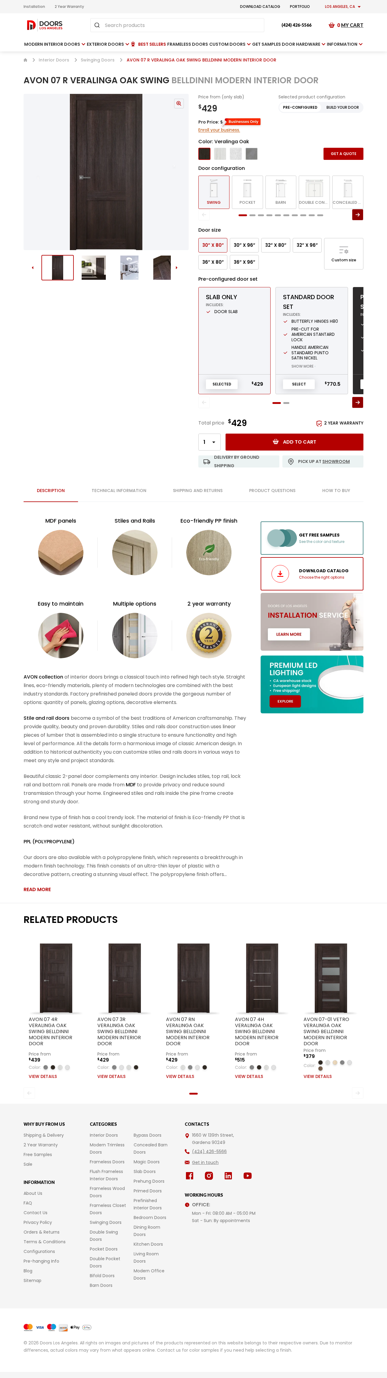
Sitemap (32, 1280)
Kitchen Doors (148, 1244)
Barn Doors (101, 1285)
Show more (303, 366)
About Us (33, 1193)
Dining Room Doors (147, 1231)
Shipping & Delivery (44, 1135)
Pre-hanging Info (41, 1261)
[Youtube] (249, 1176)
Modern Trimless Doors (107, 1148)
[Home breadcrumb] (25, 60)
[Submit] (98, 25)
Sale (28, 1164)
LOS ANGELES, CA (340, 6)
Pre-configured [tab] (300, 107)
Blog (28, 1271)
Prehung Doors (149, 1181)
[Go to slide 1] (57, 267)
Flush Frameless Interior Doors (106, 1175)
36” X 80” (213, 262)
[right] (357, 214)
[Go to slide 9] (312, 215)
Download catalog (260, 6)
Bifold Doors (102, 1276)
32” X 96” (307, 245)
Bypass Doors (147, 1135)
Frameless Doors (107, 1162)
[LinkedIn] (229, 1176)
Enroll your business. (219, 130)
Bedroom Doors (150, 1217)
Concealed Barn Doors (150, 1148)
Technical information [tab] (119, 490)
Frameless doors (187, 44)
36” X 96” (244, 262)
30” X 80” (213, 245)
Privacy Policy (38, 1222)
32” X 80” (275, 245)
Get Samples (266, 44)
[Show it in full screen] (106, 172)
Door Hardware (301, 44)
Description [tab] (51, 490)
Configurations (39, 1251)
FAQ (28, 1203)
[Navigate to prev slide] (32, 172)
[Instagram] (210, 1176)
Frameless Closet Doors (108, 1209)
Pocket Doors (104, 1249)
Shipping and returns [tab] (198, 490)
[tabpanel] (135, 705)
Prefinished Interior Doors (148, 1204)
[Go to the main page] (45, 25)
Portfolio (300, 6)
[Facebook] (191, 1176)
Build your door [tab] (343, 107)
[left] (204, 214)
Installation (34, 6)
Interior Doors (54, 60)
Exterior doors (105, 44)
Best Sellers (152, 44)
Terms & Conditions (45, 1242)
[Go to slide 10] (320, 215)
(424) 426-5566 (296, 25)
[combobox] (177, 25)
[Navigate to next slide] (180, 172)
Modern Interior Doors (52, 44)
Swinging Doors (98, 60)
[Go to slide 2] (93, 267)
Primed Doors (148, 1191)
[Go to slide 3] (129, 267)
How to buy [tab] (336, 490)
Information (342, 44)
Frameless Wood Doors (107, 1192)
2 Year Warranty (69, 6)
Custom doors (227, 44)
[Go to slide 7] (295, 215)
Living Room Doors (146, 1257)
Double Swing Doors (104, 1235)
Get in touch (205, 1162)
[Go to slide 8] (303, 215)
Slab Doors (145, 1171)
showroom (336, 461)
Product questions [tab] (272, 490)
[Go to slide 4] (165, 267)
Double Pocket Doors (105, 1262)
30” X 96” (244, 245)
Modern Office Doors (149, 1274)
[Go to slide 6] (286, 215)
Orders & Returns (42, 1232)
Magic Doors (147, 1162)
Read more (37, 889)
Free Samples (38, 1155)
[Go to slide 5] (278, 215)
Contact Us (35, 1213)
